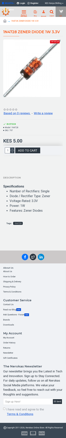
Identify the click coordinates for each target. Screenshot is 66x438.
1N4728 (17, 223)
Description (12, 177)
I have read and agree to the (25, 412)
